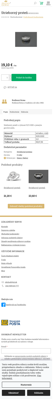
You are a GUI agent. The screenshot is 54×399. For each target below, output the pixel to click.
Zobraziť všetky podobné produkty (26, 206)
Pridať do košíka (24, 77)
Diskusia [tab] (24, 112)
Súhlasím (38, 392)
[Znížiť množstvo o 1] (10, 79)
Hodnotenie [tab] (14, 112)
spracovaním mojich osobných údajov (30, 356)
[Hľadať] (35, 3)
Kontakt (4, 226)
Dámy (19, 158)
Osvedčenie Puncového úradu (13, 267)
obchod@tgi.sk (11, 282)
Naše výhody (6, 263)
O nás (3, 259)
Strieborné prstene (24, 152)
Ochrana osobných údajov (12, 237)
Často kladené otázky (10, 256)
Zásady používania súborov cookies (16, 241)
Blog (3, 271)
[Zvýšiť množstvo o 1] (10, 76)
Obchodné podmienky (10, 234)
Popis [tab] (5, 112)
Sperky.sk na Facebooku (16, 304)
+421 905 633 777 (12, 286)
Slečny (25, 158)
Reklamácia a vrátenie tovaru (13, 245)
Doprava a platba (8, 230)
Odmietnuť (13, 392)
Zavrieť (18, 87)
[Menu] (48, 3)
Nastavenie (26, 384)
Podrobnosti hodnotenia (33, 17)
